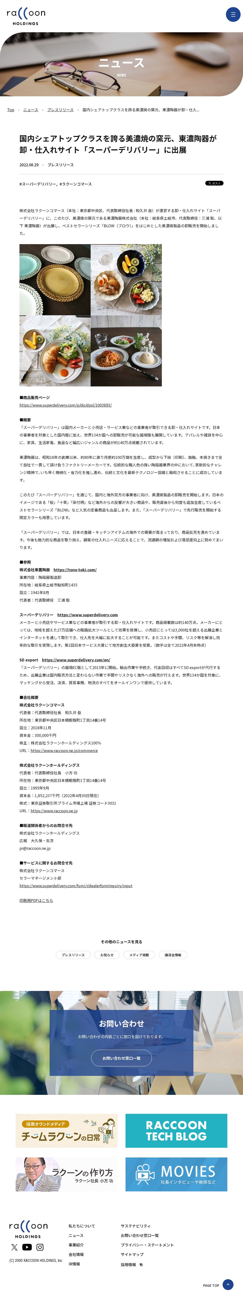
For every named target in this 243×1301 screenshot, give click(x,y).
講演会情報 (173, 955)
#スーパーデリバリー (37, 184)
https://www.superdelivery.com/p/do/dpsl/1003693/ (65, 405)
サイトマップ (132, 1254)
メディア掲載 (139, 955)
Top (10, 109)
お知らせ (107, 955)
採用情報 (128, 1264)
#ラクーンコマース (76, 184)
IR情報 (74, 1264)
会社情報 (76, 1254)
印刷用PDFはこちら (36, 900)
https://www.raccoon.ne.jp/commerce (64, 750)
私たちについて (82, 1226)
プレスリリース (60, 109)
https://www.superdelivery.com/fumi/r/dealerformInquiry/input (75, 885)
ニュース (30, 109)
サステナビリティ (136, 1226)
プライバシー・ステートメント (147, 1245)
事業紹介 (76, 1245)
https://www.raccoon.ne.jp (54, 810)
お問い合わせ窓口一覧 (121, 1058)
